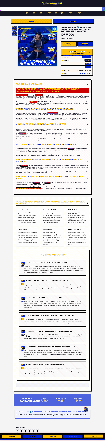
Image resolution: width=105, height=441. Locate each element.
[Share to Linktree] (25, 430)
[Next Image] (56, 46)
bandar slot (39, 95)
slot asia (71, 148)
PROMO (12, 436)
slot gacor (22, 133)
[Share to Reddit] (33, 430)
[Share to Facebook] (21, 430)
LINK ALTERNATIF (74, 436)
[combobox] (51, 9)
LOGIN (31, 21)
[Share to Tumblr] (37, 430)
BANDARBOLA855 (22, 95)
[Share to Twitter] (17, 430)
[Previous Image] (19, 46)
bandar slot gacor (52, 113)
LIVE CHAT (94, 436)
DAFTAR (73, 21)
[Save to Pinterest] (29, 430)
